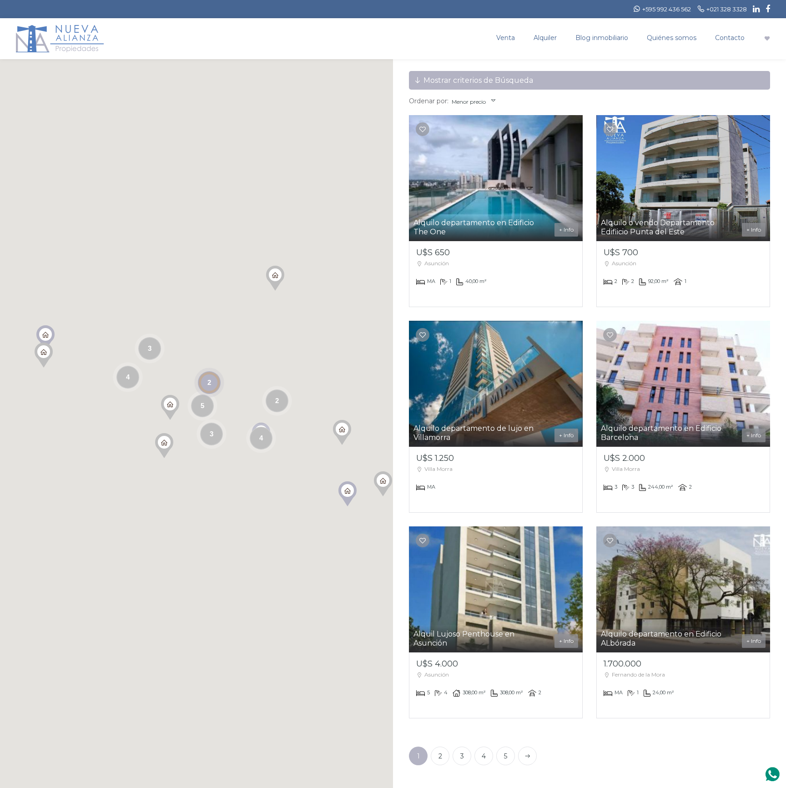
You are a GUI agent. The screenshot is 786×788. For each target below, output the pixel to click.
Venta (505, 38)
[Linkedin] (754, 9)
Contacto (730, 38)
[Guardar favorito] (422, 129)
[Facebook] (765, 9)
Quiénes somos (671, 38)
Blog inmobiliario (601, 38)
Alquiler (545, 38)
